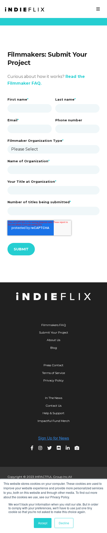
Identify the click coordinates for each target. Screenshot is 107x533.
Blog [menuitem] (53, 348)
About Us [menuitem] (53, 340)
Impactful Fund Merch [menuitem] (54, 421)
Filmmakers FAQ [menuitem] (53, 325)
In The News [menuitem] (53, 398)
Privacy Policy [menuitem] (53, 380)
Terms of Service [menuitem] (53, 373)
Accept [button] (42, 523)
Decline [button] (64, 523)
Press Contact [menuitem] (53, 365)
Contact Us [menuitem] (53, 405)
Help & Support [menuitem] (53, 413)
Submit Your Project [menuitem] (53, 332)
